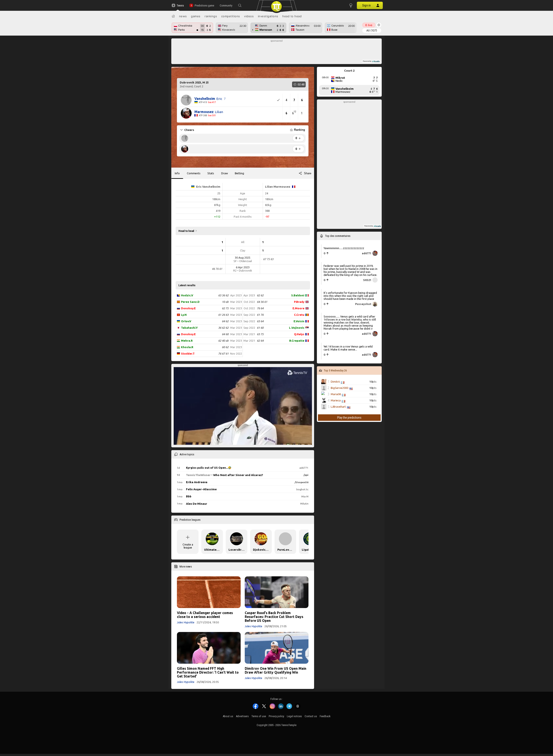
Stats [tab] (210, 173)
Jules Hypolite (185, 622)
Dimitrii (335, 381)
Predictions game (204, 5)
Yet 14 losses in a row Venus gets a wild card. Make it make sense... (348, 348)
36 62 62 (223, 327)
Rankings (211, 16)
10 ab (225, 301)
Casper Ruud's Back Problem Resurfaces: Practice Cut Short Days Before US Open (274, 616)
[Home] (173, 16)
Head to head (292, 16)
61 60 (260, 327)
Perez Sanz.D (190, 301)
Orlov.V (186, 321)
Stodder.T (188, 353)
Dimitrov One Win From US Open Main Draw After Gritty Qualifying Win (275, 670)
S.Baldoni (297, 295)
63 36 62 (223, 295)
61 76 (260, 314)
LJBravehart (338, 406)
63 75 (260, 334)
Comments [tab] (193, 173)
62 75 (225, 308)
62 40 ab (223, 340)
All (371, 30)
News (183, 16)
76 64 (260, 308)
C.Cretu (299, 314)
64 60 (225, 334)
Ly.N (184, 314)
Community (226, 5)
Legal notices (294, 716)
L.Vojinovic (296, 327)
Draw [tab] (224, 173)
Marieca (336, 400)
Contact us (311, 716)
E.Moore (298, 308)
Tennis (180, 5)
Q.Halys (299, 334)
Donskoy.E (188, 308)
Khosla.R (187, 347)
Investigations (268, 16)
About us (228, 716)
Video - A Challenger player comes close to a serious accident (205, 615)
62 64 (260, 340)
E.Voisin (299, 321)
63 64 (260, 321)
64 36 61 (262, 301)
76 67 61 (223, 353)
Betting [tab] (239, 173)
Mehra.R (187, 340)
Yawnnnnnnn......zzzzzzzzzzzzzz (344, 248)
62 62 (260, 295)
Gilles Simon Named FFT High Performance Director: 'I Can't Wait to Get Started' (208, 672)
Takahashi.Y (189, 327)
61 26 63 (223, 314)
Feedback (325, 716)
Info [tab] (177, 173)
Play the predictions (349, 417)
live (368, 25)
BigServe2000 (339, 387)
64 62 (225, 321)
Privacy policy (276, 716)
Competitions (230, 16)
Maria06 (336, 394)
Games (195, 16)
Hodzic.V (187, 295)
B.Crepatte (296, 340)
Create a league (188, 546)
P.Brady (299, 301)
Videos (249, 16)
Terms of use (258, 716)
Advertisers (242, 716)
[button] (240, 5)
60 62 (225, 347)
